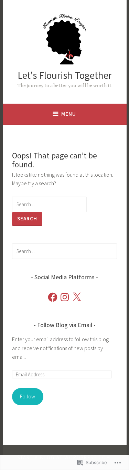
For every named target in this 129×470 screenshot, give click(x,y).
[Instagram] (64, 297)
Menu (68, 114)
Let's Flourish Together (65, 75)
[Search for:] (49, 204)
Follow (27, 396)
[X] (76, 297)
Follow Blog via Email (64, 325)
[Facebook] (52, 297)
